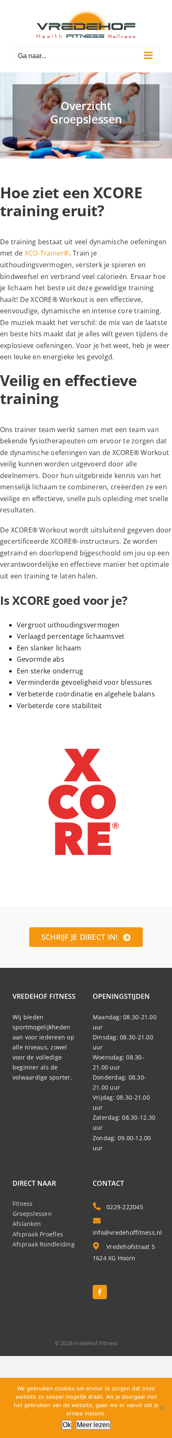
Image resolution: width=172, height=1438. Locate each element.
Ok (67, 1424)
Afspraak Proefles (38, 1234)
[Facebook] (100, 1292)
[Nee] (161, 1408)
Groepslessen (32, 1214)
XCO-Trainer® (47, 253)
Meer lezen (93, 1424)
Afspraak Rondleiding (44, 1244)
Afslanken (27, 1224)
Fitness (23, 1204)
